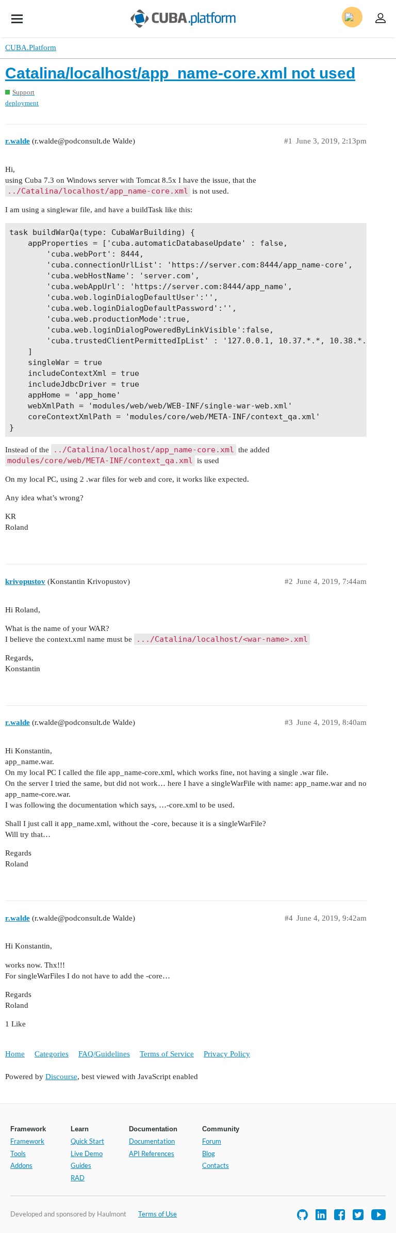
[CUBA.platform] (17, 18)
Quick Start (87, 1141)
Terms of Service (167, 1054)
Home (15, 1054)
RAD (78, 1177)
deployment (22, 103)
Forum (211, 1141)
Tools (18, 1153)
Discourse (61, 1076)
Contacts (215, 1165)
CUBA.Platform (30, 47)
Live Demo (87, 1153)
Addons (21, 1165)
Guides (81, 1165)
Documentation (152, 1141)
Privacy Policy (227, 1054)
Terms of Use (157, 1214)
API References (151, 1153)
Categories (52, 1054)
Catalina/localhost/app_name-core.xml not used (180, 73)
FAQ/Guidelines (104, 1054)
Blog (208, 1153)
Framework (27, 1141)
